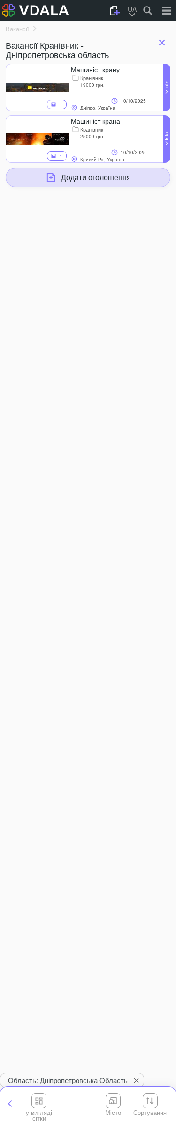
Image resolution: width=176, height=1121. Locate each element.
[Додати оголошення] (115, 10)
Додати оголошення (96, 177)
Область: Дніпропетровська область (68, 1080)
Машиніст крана (95, 120)
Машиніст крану (95, 69)
